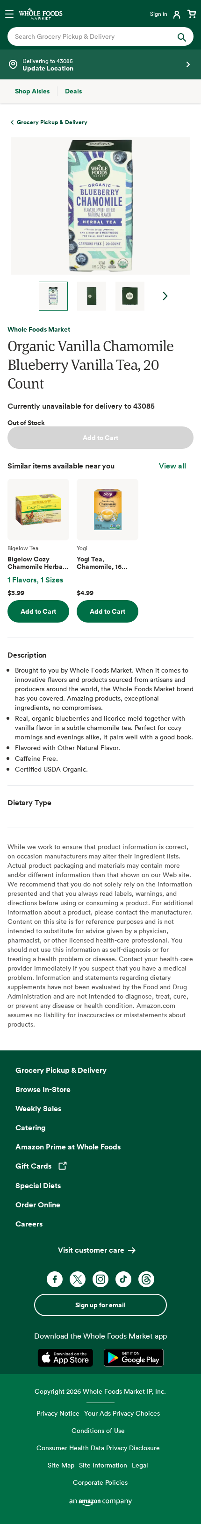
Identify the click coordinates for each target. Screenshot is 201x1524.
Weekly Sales (38, 1108)
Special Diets (38, 1185)
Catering (30, 1127)
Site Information (103, 1464)
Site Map (61, 1464)
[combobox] (92, 36)
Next (165, 296)
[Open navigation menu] (9, 13)
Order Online (37, 1204)
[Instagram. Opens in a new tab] (100, 1279)
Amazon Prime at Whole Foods (68, 1146)
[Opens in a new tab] (67, 1357)
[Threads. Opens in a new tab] (146, 1279)
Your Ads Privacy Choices (122, 1413)
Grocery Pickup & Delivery (61, 1070)
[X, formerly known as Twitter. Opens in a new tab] (78, 1279)
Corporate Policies (100, 1482)
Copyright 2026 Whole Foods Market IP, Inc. (100, 1391)
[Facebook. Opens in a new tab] (55, 1279)
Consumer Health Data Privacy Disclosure (98, 1447)
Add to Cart (100, 437)
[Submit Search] (182, 36)
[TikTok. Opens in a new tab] (123, 1279)
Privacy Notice (57, 1413)
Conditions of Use (98, 1430)
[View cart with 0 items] (191, 13)
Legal (140, 1464)
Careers (29, 1224)
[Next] (97, 224)
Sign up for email (100, 1305)
